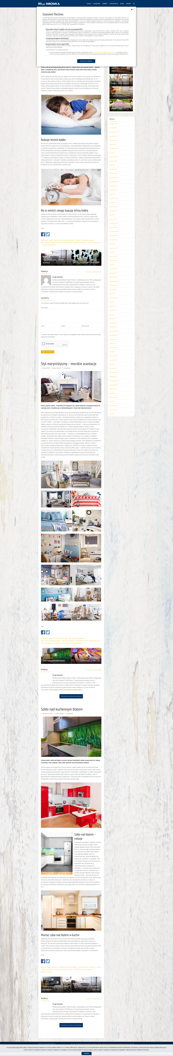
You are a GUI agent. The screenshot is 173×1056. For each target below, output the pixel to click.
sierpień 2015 (113, 389)
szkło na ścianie (96, 967)
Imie (43, 326)
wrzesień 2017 (113, 285)
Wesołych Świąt (116, 108)
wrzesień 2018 (113, 235)
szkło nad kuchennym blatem (83, 969)
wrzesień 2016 (113, 335)
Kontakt (128, 3)
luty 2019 (112, 215)
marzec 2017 (113, 310)
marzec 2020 (113, 161)
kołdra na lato (55, 242)
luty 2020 (112, 165)
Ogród (122, 3)
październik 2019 (114, 182)
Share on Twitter (48, 234)
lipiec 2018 (112, 244)
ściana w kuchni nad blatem (68, 967)
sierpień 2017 (113, 289)
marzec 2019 (113, 211)
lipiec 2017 (112, 293)
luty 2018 (112, 264)
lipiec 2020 (112, 144)
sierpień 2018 (113, 240)
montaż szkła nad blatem (50, 967)
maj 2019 (112, 202)
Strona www (85, 326)
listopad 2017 (113, 277)
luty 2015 (112, 414)
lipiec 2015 (112, 393)
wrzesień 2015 (113, 385)
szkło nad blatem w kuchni (64, 969)
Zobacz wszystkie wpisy (93, 272)
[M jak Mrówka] (49, 4)
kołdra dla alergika (88, 240)
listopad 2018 (113, 227)
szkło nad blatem (48, 969)
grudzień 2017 (113, 273)
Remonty (104, 3)
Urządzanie (96, 3)
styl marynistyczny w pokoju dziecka (88, 641)
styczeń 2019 (113, 219)
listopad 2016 (113, 327)
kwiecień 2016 (113, 356)
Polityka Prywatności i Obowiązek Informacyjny (115, 1044)
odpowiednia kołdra (49, 245)
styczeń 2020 (113, 169)
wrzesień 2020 (113, 136)
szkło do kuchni (84, 967)
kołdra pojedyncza (80, 242)
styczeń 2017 (113, 318)
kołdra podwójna (67, 242)
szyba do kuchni (47, 972)
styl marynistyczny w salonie (51, 643)
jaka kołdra (58, 240)
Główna (73, 1044)
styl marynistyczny (69, 641)
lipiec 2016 (112, 343)
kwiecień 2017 (113, 306)
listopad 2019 (113, 177)
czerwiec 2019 (113, 198)
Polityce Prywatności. (143, 1050)
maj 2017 (112, 302)
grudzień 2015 (113, 372)
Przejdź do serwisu (86, 61)
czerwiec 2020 (113, 148)
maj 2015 (112, 401)
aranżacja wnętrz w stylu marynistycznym (55, 638)
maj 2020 (112, 152)
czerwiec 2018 (113, 248)
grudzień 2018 (113, 223)
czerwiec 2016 (113, 347)
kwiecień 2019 (113, 206)
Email (63, 326)
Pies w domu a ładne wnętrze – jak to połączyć (120, 81)
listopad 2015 (113, 376)
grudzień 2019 (113, 173)
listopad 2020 (113, 128)
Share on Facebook (43, 234)
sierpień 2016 (113, 339)
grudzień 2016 (113, 322)
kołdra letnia (46, 242)
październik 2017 (114, 281)
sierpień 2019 (113, 190)
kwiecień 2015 (113, 405)
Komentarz (44, 308)
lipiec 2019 (112, 194)
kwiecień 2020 (113, 157)
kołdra (78, 240)
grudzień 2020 (113, 123)
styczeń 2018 (113, 269)
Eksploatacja (114, 3)
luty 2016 (112, 364)
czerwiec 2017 (113, 298)
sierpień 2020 (113, 140)
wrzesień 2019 (113, 186)
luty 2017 (112, 314)
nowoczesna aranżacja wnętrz (51, 641)
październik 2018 (114, 231)
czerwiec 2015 (113, 397)
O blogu (89, 3)
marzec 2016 (113, 360)
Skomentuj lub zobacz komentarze (71, 696)
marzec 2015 (113, 410)
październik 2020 (114, 132)
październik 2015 (114, 381)
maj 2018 (112, 252)
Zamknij (86, 1053)
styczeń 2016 (113, 368)
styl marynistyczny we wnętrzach (72, 643)
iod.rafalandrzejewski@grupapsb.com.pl (104, 52)
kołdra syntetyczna (94, 242)
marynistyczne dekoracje (78, 638)
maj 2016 (112, 352)
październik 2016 (114, 331)
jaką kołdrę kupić (69, 240)
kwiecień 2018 (113, 256)
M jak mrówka (57, 368)
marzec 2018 (113, 260)
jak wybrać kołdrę (47, 240)
